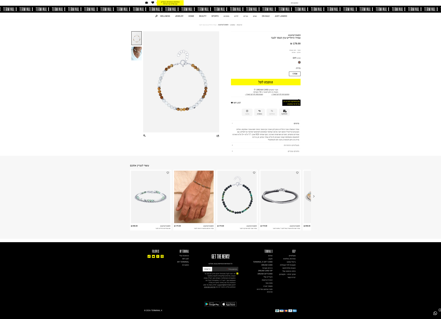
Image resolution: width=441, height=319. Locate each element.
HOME (191, 16)
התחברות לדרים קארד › (280, 94)
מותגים (226, 16)
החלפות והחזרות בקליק (170, 2)
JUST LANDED (281, 16)
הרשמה (207, 269)
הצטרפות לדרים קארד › (254, 94)
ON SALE (266, 16)
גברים (245, 16)
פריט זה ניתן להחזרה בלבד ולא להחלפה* (265, 134)
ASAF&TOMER (223, 25)
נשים (255, 16)
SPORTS (215, 16)
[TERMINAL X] (220, 9)
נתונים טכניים (293, 151)
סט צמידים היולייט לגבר (162, 228)
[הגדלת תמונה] (144, 136)
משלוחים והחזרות (291, 145)
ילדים (236, 16)
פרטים (296, 123)
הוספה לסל (265, 82)
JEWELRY (179, 16)
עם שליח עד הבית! (170, 4)
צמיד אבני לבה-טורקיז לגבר (248, 228)
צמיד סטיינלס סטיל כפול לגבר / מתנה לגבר (286, 228)
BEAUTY (202, 16)
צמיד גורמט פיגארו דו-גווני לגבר (204, 228)
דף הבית (239, 25)
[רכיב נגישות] (439, 310)
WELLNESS (165, 16)
